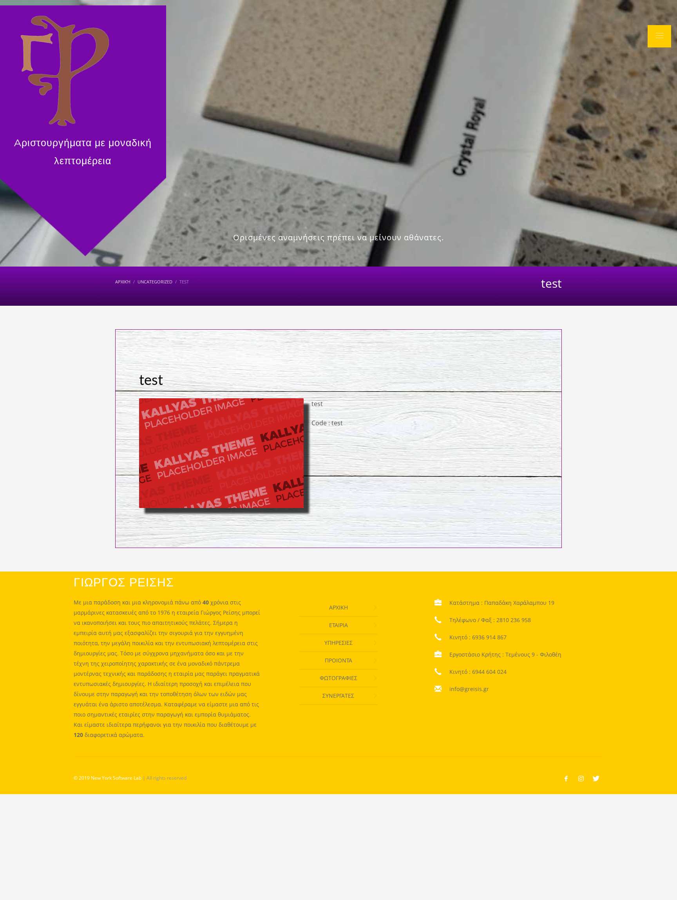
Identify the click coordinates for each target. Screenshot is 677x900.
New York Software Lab (116, 778)
